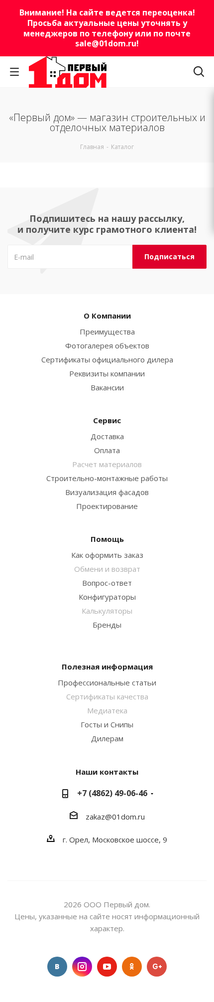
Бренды (107, 625)
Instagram (82, 967)
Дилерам (107, 738)
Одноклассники (132, 967)
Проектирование (107, 506)
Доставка (107, 436)
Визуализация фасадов (107, 492)
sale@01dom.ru (105, 43)
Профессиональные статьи (107, 682)
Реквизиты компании (107, 373)
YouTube (107, 967)
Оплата (107, 450)
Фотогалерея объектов (107, 345)
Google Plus (157, 967)
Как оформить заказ (107, 555)
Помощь (107, 539)
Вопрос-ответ (107, 583)
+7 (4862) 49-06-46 (112, 793)
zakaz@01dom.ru (115, 817)
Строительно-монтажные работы (107, 478)
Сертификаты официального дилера (107, 359)
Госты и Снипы (107, 724)
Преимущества (107, 331)
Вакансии (107, 387)
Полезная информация (107, 666)
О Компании (107, 316)
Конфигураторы (107, 597)
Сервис (107, 420)
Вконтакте (57, 967)
